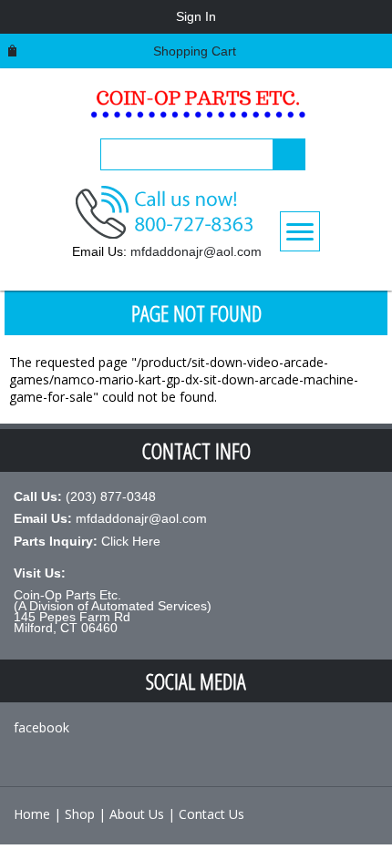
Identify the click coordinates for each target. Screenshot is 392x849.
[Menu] (300, 231)
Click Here (130, 541)
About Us (136, 814)
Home (32, 814)
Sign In (196, 16)
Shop (80, 814)
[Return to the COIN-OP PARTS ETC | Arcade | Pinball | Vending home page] (196, 109)
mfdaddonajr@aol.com (196, 251)
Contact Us (211, 814)
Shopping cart (194, 51)
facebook (41, 727)
